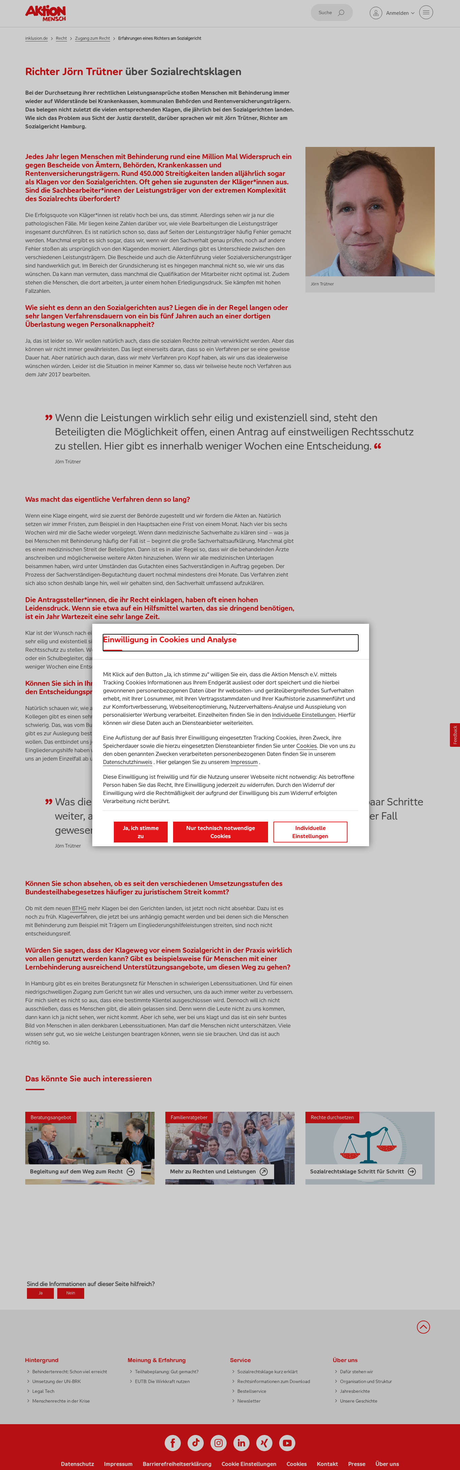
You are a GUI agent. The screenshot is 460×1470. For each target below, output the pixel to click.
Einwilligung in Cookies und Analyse (170, 640)
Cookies (306, 745)
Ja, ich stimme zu (141, 832)
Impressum (244, 762)
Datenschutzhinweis (127, 762)
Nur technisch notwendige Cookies (220, 832)
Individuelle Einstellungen (303, 714)
